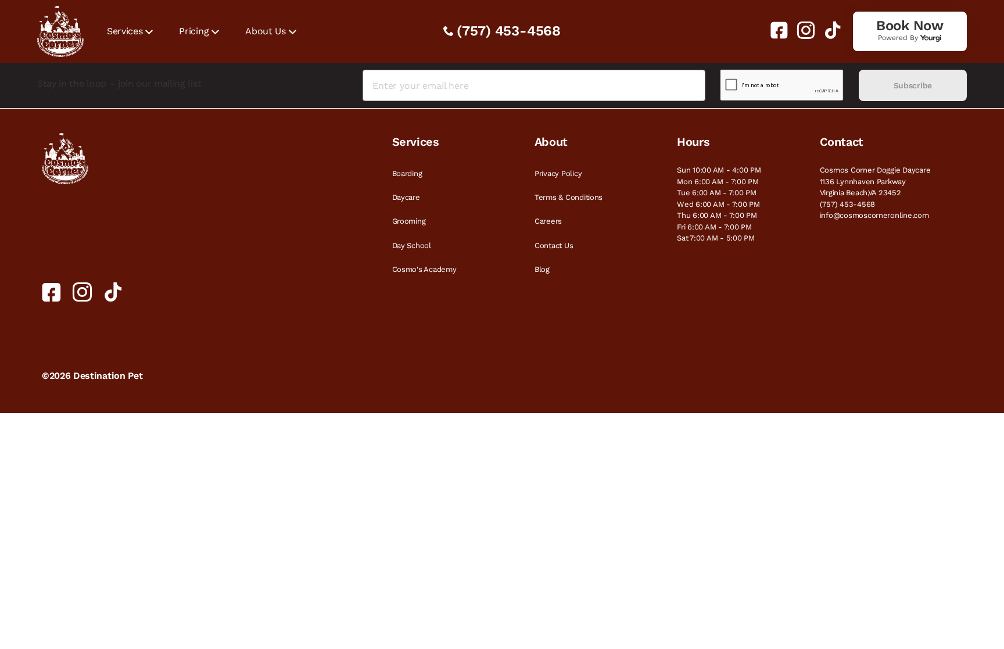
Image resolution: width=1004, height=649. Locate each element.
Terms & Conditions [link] (569, 197)
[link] (774, 30)
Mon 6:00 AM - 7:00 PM (718, 181)
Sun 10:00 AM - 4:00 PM (719, 170)
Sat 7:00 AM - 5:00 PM (716, 238)
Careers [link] (548, 221)
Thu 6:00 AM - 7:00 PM (717, 215)
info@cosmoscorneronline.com (874, 215)
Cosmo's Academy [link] (424, 269)
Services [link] (124, 31)
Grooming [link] (409, 221)
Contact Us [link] (554, 245)
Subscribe (913, 85)
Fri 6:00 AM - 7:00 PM (714, 227)
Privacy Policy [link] (558, 173)
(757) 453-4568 (509, 31)
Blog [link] (542, 269)
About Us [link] (265, 31)
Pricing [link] (194, 31)
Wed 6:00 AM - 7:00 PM (718, 204)
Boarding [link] (407, 173)
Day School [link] (411, 245)
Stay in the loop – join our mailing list (119, 83)
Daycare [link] (406, 197)
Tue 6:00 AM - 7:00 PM (716, 192)
